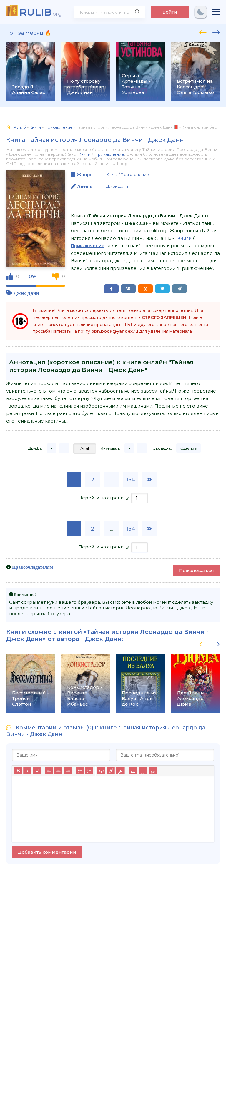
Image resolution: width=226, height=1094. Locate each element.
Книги (84, 154)
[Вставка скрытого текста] (153, 771)
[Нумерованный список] (89, 771)
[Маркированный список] (80, 771)
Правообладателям (32, 567)
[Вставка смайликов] (101, 771)
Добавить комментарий (47, 852)
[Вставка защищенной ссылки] (120, 771)
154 (130, 479)
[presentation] (203, 31)
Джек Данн (26, 292)
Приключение (109, 154)
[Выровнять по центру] (58, 771)
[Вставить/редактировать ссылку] (111, 771)
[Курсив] (27, 771)
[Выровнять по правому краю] (68, 771)
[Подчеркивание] (37, 771)
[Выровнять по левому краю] (49, 771)
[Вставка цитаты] (133, 771)
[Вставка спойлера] (143, 771)
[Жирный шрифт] (18, 771)
